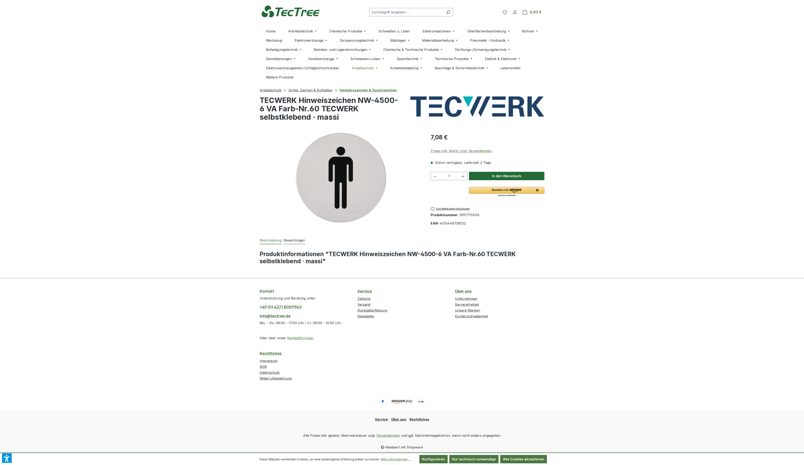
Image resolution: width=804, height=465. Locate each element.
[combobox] (406, 12)
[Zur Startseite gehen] (291, 11)
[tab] (271, 240)
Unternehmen (466, 299)
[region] (340, 178)
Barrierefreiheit (467, 304)
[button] (506, 192)
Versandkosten (388, 435)
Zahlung (363, 299)
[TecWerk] (477, 106)
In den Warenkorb (506, 176)
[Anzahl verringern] (435, 176)
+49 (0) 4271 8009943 (281, 307)
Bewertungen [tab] (294, 240)
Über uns (463, 291)
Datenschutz (270, 372)
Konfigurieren (433, 459)
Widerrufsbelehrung (276, 378)
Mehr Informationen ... (395, 459)
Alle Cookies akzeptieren (523, 459)
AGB (263, 367)
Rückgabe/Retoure (372, 310)
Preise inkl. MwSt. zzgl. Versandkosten (461, 151)
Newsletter (366, 316)
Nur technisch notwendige (474, 459)
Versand (363, 304)
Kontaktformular (300, 338)
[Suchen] (448, 12)
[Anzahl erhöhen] (463, 176)
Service (364, 291)
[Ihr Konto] (515, 12)
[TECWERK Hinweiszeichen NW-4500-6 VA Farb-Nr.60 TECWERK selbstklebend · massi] (341, 178)
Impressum (268, 361)
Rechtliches (271, 353)
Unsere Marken (467, 310)
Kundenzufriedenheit (471, 316)
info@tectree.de (275, 316)
